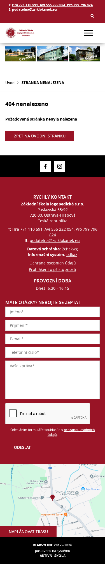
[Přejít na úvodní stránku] (22, 32)
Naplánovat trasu (28, 531)
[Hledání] (92, 16)
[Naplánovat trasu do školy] (52, 500)
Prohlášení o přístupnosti (52, 269)
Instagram (59, 166)
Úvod (10, 82)
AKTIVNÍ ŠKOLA (53, 555)
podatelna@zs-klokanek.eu (34, 9)
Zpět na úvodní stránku (40, 136)
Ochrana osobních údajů (52, 263)
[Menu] (88, 33)
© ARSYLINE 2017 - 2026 (52, 545)
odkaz (71, 254)
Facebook (45, 166)
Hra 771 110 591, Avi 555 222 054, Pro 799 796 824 (52, 5)
